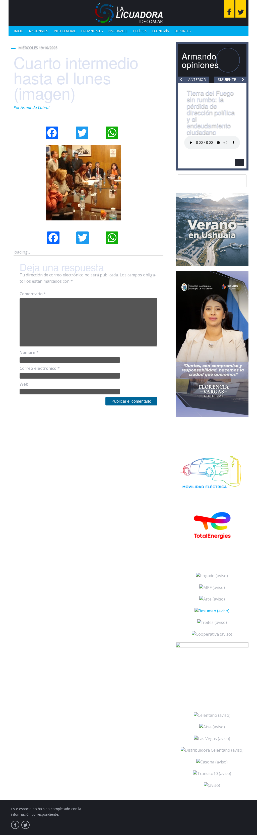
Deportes (183, 31)
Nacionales (38, 31)
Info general (65, 31)
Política (140, 31)
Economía (160, 31)
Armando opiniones (200, 60)
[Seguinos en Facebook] (229, 9)
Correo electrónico (40, 368)
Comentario (33, 293)
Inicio (18, 31)
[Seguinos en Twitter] (240, 9)
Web (24, 384)
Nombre (29, 352)
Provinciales (92, 31)
